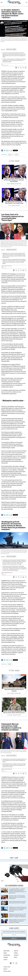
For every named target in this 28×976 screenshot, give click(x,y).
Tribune (16, 953)
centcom (9, 664)
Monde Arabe (6, 951)
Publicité (5, 969)
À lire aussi (14, 160)
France (5, 953)
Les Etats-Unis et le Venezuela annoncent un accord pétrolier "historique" (12, 217)
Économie (6, 957)
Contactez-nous (7, 967)
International (7, 955)
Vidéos (15, 957)
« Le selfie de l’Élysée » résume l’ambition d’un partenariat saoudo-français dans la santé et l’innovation (17, 891)
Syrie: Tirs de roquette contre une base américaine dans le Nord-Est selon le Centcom (14, 689)
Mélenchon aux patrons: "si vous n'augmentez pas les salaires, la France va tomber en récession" (17, 915)
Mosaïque (16, 955)
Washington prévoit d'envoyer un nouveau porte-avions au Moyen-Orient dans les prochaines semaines (13, 526)
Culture (5, 959)
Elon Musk (9, 154)
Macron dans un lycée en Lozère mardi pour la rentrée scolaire (17, 902)
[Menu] (1, 2)
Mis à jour (23, 675)
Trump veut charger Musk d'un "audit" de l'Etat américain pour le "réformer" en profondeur (14, 180)
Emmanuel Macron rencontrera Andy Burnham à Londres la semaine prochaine (11, 727)
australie (16, 154)
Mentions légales (7, 971)
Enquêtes (16, 951)
